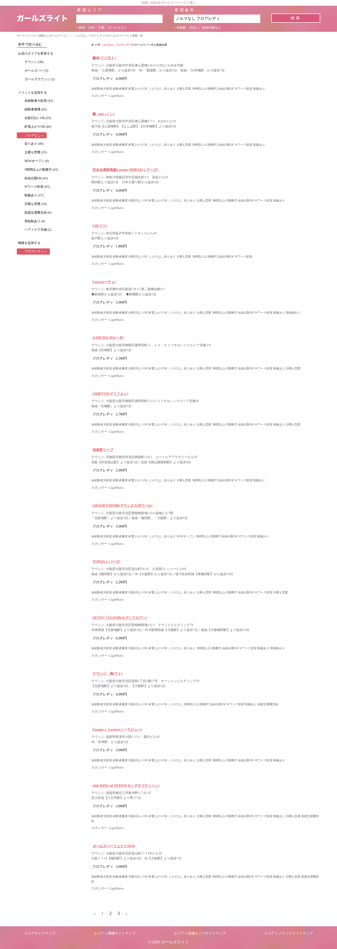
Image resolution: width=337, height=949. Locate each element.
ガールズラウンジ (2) (39, 79)
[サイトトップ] (46, 19)
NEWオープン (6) (36, 161)
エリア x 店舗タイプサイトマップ (200, 933)
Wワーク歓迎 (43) (37, 186)
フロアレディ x (35, 251)
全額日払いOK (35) (37, 118)
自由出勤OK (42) (36, 178)
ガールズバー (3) (36, 70)
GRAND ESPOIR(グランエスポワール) (122, 505)
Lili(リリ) (100, 226)
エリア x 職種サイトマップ (114, 933)
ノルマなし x (33, 135)
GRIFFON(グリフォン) (110, 394)
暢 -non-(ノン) (103, 114)
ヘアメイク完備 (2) (37, 229)
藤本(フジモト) (104, 58)
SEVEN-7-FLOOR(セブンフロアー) (120, 618)
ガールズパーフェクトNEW (114, 846)
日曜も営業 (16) (35, 204)
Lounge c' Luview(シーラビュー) (117, 729)
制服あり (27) (33, 195)
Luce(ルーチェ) (104, 282)
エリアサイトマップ (39, 933)
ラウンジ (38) (33, 62)
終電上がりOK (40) (37, 126)
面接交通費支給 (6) (37, 212)
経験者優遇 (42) (35, 109)
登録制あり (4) (34, 221)
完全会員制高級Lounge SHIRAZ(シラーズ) (125, 170)
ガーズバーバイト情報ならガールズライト (42, 35)
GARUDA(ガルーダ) (108, 338)
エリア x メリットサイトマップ (288, 933)
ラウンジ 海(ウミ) (108, 673)
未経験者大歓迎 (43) (38, 100)
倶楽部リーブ (103, 450)
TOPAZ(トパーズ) (106, 562)
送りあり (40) (33, 143)
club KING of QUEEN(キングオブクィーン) (126, 785)
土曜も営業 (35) (35, 152)
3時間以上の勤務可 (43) (41, 169)
